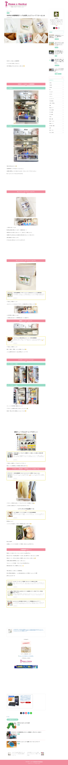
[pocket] (26, 713)
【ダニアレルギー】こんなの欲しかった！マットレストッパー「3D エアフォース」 (59, 43)
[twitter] (21, 713)
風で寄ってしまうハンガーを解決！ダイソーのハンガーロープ (28, 741)
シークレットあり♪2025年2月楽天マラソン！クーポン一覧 (59, 70)
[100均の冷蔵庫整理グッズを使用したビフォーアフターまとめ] (29, 713)
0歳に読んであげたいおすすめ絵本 (23, 722)
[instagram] (56, 28)
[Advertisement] (26, 52)
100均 (8, 716)
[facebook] (24, 713)
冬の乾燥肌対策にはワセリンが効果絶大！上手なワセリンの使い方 (29, 732)
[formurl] (59, 28)
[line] (31, 713)
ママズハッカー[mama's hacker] (34, 761)
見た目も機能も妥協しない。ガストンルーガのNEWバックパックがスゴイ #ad (59, 52)
